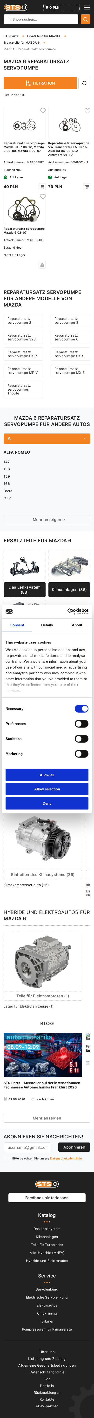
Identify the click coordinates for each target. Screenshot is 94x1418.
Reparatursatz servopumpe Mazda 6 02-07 (24, 230)
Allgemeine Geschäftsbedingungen (47, 1365)
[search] (85, 19)
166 (7, 483)
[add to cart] (42, 186)
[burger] (87, 7)
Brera (8, 491)
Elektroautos (47, 1305)
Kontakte (47, 1399)
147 (7, 462)
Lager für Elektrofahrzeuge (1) (29, 1006)
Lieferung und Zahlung (47, 1358)
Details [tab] (47, 625)
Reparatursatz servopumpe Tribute (19, 389)
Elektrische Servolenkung (47, 1297)
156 (7, 469)
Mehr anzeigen (47, 1118)
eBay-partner (47, 1406)
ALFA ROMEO (17, 452)
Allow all (47, 775)
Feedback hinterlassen (47, 1197)
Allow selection (47, 789)
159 (7, 476)
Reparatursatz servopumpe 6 (66, 337)
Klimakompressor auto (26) (26, 885)
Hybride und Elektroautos (47, 1261)
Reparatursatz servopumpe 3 (66, 320)
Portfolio (47, 1386)
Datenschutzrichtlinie (47, 1372)
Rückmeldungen (47, 1392)
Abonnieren (74, 1147)
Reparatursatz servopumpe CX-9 (69, 354)
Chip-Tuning (47, 1313)
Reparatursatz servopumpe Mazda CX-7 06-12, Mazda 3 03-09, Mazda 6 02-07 (24, 147)
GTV (7, 498)
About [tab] (77, 625)
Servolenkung (47, 1289)
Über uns (47, 1352)
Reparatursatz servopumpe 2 (19, 320)
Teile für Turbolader (47, 1245)
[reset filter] (84, 83)
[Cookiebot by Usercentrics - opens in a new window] (67, 611)
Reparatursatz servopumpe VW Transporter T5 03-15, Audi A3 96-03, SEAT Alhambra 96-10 (68, 149)
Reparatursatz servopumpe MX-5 (69, 371)
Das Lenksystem (47, 1229)
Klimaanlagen (47, 1237)
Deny (47, 803)
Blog (47, 1379)
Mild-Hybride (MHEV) (47, 1253)
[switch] (81, 723)
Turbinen (47, 1321)
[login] (42, 110)
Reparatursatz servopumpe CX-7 (22, 354)
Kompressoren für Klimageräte (47, 1329)
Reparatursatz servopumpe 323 (21, 337)
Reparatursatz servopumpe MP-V (22, 371)
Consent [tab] (17, 625)
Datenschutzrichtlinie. (66, 1158)
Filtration (44, 83)
